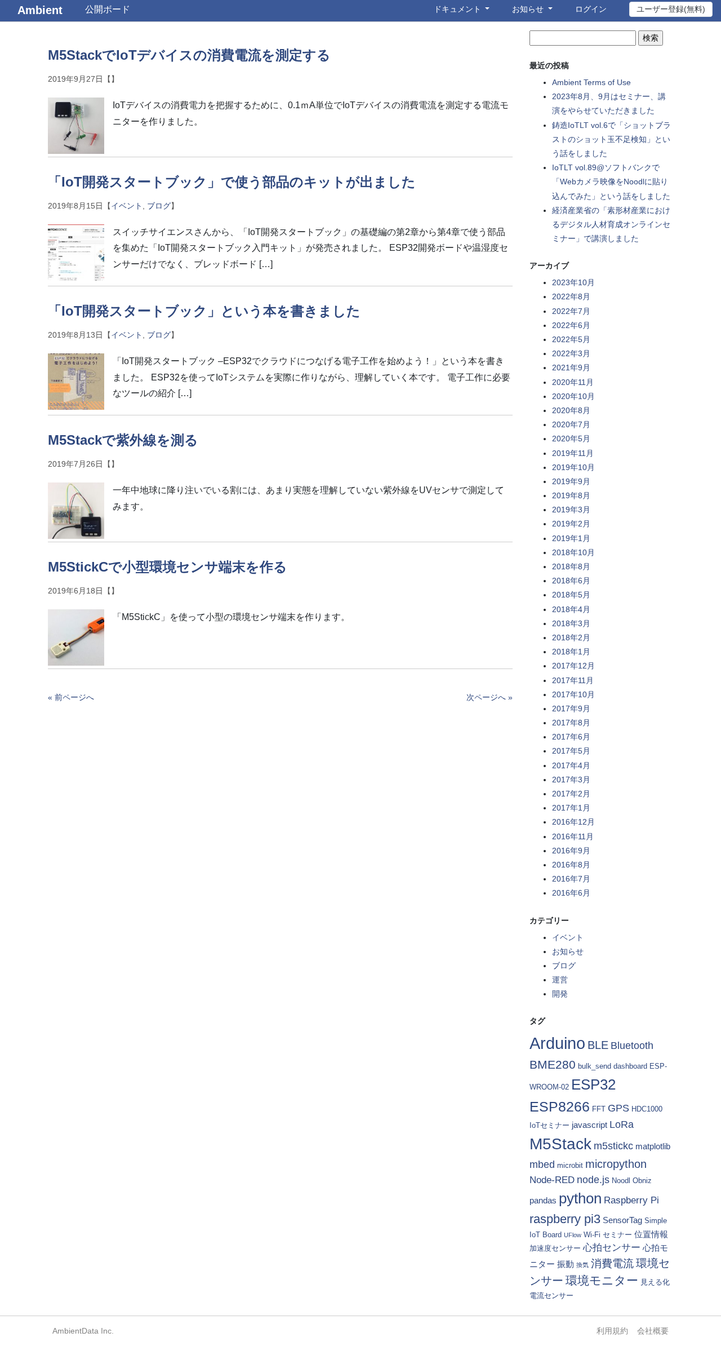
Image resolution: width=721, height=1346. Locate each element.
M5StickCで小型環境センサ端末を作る (167, 566)
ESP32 (593, 1084)
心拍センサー (611, 1247)
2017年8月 (571, 722)
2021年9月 (571, 367)
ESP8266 (559, 1106)
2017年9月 (571, 708)
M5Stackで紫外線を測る (123, 440)
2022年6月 (571, 325)
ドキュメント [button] (458, 9)
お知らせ (568, 951)
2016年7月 (571, 878)
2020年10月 (573, 396)
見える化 (655, 1282)
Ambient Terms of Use (591, 82)
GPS (618, 1108)
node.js (593, 1179)
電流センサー (551, 1295)
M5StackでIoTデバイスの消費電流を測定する (189, 55)
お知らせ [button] (529, 9)
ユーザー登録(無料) (671, 9)
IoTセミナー (549, 1125)
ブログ (159, 205)
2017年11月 (573, 680)
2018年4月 (571, 609)
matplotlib (652, 1146)
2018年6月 (571, 580)
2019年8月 (571, 495)
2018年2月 (571, 637)
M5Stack (560, 1144)
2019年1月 (571, 538)
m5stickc (613, 1146)
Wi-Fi (592, 1234)
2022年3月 (571, 353)
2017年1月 (571, 807)
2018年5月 (571, 594)
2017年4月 (571, 765)
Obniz (642, 1180)
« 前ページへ (71, 697)
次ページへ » (489, 697)
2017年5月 (571, 750)
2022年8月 (571, 296)
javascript (589, 1125)
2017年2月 (571, 793)
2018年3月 (571, 623)
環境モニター (602, 1280)
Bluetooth (632, 1045)
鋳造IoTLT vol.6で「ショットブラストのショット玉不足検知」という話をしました (611, 139)
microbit (570, 1165)
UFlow (572, 1235)
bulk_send (594, 1066)
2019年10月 (573, 467)
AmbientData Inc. (83, 1330)
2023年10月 (573, 282)
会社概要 (653, 1330)
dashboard (630, 1066)
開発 (560, 993)
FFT (599, 1109)
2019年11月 (573, 453)
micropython (616, 1164)
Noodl (621, 1180)
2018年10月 (573, 552)
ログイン (591, 9)
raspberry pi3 (564, 1219)
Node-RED (552, 1180)
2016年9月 (571, 850)
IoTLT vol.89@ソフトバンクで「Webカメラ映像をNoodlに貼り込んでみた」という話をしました (611, 181)
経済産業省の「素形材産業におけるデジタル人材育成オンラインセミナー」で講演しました (611, 224)
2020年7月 (571, 424)
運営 (560, 979)
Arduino (557, 1043)
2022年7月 (571, 311)
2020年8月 (571, 410)
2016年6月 (571, 892)
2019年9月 (571, 481)
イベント (127, 205)
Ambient (40, 10)
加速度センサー (555, 1248)
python (580, 1198)
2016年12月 (573, 821)
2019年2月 (571, 523)
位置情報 (651, 1234)
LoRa (621, 1124)
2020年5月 (571, 438)
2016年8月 (571, 864)
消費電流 (612, 1263)
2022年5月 (571, 339)
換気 (582, 1264)
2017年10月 (573, 694)
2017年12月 (573, 665)
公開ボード (107, 9)
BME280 (552, 1064)
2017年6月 (571, 736)
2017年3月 (571, 779)
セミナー (617, 1234)
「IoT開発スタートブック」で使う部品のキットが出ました (232, 181)
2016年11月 (573, 836)
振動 (565, 1264)
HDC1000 (646, 1109)
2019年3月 (571, 509)
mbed (542, 1164)
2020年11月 (573, 382)
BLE (598, 1045)
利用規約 (612, 1330)
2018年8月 (571, 566)
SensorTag (622, 1220)
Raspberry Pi (631, 1200)
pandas (543, 1200)
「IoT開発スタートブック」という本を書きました (204, 310)
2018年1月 (571, 651)
